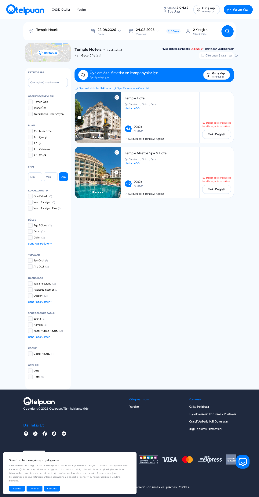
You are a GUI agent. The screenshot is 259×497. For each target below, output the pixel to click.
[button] (93, 137)
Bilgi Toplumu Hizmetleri (205, 429)
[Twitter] (35, 435)
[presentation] (79, 117)
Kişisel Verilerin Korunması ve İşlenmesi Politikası (157, 487)
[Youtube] (63, 435)
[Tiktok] (54, 435)
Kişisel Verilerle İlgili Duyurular (208, 421)
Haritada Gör (132, 108)
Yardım (81, 10)
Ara (63, 177)
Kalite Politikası (199, 407)
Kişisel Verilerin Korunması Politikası (212, 414)
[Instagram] (25, 435)
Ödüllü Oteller (61, 10)
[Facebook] (44, 435)
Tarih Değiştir (217, 134)
